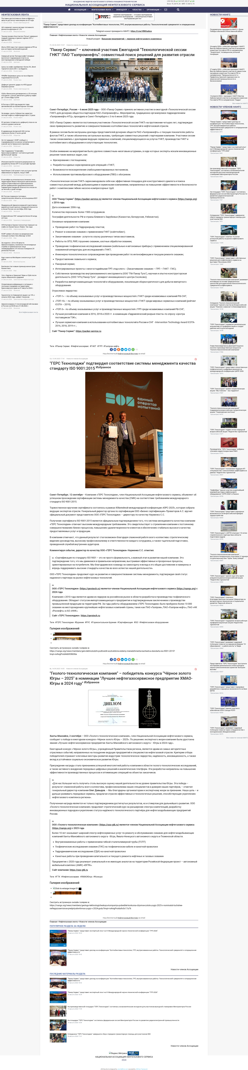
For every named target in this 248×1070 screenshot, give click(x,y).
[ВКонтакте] (115, 349)
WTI (183, 4)
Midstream (17, 42)
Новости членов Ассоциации (92, 35)
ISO (136, 622)
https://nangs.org (187, 199)
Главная (53, 35)
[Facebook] (111, 349)
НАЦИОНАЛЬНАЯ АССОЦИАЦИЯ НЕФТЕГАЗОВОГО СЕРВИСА (124, 1057)
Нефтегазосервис (80, 346)
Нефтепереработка (20, 229)
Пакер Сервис (63, 346)
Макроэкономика (19, 31)
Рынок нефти (18, 71)
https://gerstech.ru (90, 588)
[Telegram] (129, 349)
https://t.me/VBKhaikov (141, 31)
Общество (17, 135)
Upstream (17, 62)
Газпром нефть (112, 346)
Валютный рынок (19, 262)
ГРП (100, 346)
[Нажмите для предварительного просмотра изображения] (124, 80)
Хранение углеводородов (22, 220)
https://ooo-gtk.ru (109, 824)
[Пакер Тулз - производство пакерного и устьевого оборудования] (124, 16)
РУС (88, 622)
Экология (17, 51)
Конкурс (99, 876)
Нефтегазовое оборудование (154, 622)
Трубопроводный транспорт (23, 175)
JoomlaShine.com (122, 1069)
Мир (15, 200)
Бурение (80, 622)
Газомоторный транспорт (22, 109)
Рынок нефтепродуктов (21, 23)
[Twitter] (125, 349)
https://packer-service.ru (88, 199)
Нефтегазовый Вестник (128, 354)
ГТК (58, 876)
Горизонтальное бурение (104, 622)
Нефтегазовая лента (68, 35)
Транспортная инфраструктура (24, 279)
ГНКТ (93, 346)
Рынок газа (17, 80)
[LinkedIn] (122, 349)
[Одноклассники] (118, 349)
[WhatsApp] (133, 349)
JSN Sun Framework (142, 1069)
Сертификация (126, 622)
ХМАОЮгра (87, 876)
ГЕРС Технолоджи (65, 622)
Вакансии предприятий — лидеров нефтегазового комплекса (132, 39)
